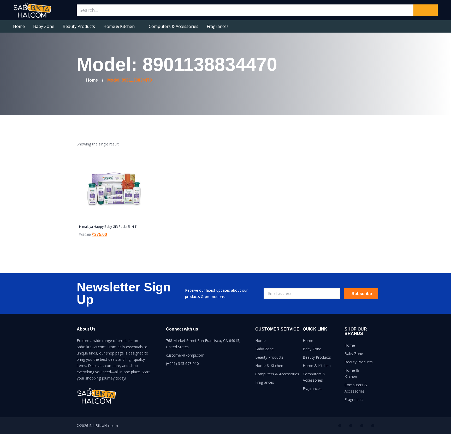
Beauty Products (79, 26)
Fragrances (218, 26)
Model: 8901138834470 (129, 80)
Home (19, 26)
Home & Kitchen (119, 26)
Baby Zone (43, 26)
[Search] (425, 10)
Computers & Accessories (173, 26)
